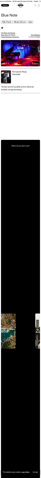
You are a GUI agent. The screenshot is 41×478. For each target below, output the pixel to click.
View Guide (16, 74)
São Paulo (6, 22)
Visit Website (35, 35)
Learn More (25, 472)
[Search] (35, 5)
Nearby (5, 5)
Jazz (30, 22)
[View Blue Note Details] (21, 117)
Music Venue (20, 22)
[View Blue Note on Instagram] (2, 28)
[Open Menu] (39, 5)
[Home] (20, 5)
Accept (35, 472)
